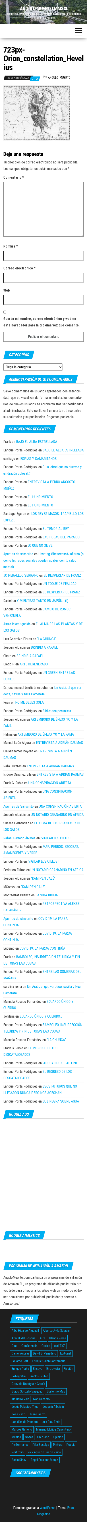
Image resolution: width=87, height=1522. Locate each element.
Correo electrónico (19, 268)
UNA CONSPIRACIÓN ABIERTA (49, 783)
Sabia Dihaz (19, 1460)
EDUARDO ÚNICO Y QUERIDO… (41, 1016)
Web (6, 290)
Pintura (57, 1445)
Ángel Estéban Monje (44, 1460)
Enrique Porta (20, 1369)
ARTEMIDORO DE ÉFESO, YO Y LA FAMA (46, 734)
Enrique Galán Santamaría (48, 1361)
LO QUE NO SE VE (40, 545)
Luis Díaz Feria (51, 1422)
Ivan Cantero (41, 1399)
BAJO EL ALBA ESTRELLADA (36, 442)
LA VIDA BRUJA (46, 895)
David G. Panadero (44, 1353)
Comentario (13, 177)
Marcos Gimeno (22, 1429)
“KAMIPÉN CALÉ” (43, 878)
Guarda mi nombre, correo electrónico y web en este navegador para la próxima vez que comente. (41, 322)
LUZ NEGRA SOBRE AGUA (61, 1101)
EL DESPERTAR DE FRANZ (62, 575)
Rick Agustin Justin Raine (44, 1452)
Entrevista (53, 1369)
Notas (29, 1437)
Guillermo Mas (56, 1391)
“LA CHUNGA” (46, 639)
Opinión (58, 1437)
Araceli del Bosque (23, 1338)
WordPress (47, 1508)
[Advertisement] (43, 1174)
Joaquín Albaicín (53, 1407)
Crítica (45, 1346)
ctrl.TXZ (59, 1346)
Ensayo (37, 1369)
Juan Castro (37, 1414)
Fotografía (19, 1376)
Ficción (68, 1369)
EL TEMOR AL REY (56, 529)
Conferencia (29, 1346)
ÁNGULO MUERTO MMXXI (43, 8)
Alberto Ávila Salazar (56, 1331)
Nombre (10, 246)
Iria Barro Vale (20, 1399)
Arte (42, 1338)
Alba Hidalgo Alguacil (25, 1331)
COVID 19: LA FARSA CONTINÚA (42, 948)
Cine (14, 1346)
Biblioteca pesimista (57, 711)
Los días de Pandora (25, 1422)
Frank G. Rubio (39, 1376)
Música (16, 1437)
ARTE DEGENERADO (34, 664)
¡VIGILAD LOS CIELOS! (56, 838)
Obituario (43, 1437)
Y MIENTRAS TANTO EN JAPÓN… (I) (42, 601)
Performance (20, 1445)
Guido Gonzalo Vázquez (27, 1391)
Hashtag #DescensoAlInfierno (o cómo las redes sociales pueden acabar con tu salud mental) (43, 560)
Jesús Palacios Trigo (25, 1407)
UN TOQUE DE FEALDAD (60, 584)
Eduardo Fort (20, 1361)
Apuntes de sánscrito (18, 554)
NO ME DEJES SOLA (29, 702)
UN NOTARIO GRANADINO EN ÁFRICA (57, 815)
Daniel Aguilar (20, 1353)
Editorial (65, 1353)
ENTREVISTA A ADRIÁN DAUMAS (59, 743)
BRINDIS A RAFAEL (44, 647)
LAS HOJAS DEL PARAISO (61, 537)
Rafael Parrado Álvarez (19, 838)
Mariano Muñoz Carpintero (53, 1429)
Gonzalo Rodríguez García (28, 1384)
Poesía (70, 1445)
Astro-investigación (17, 624)
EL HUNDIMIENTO (40, 497)
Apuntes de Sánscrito (18, 806)
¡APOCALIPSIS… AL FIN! (60, 1063)
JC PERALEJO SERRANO (20, 575)
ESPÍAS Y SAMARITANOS (38, 459)
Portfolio (18, 1452)
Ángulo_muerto (59, 77)
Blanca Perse (57, 1338)
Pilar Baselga (41, 1445)
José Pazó (18, 1414)
